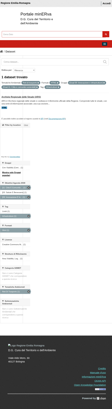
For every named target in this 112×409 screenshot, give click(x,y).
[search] (105, 62)
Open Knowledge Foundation (90, 385)
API (42, 119)
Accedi (107, 3)
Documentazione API (56, 119)
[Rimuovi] (38, 83)
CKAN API (100, 381)
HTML (4, 108)
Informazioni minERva (94, 376)
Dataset (10, 51)
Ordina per (6, 70)
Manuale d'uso (98, 372)
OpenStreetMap (15, 157)
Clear (26, 125)
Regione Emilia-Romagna (15, 3)
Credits (102, 368)
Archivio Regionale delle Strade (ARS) (21, 97)
